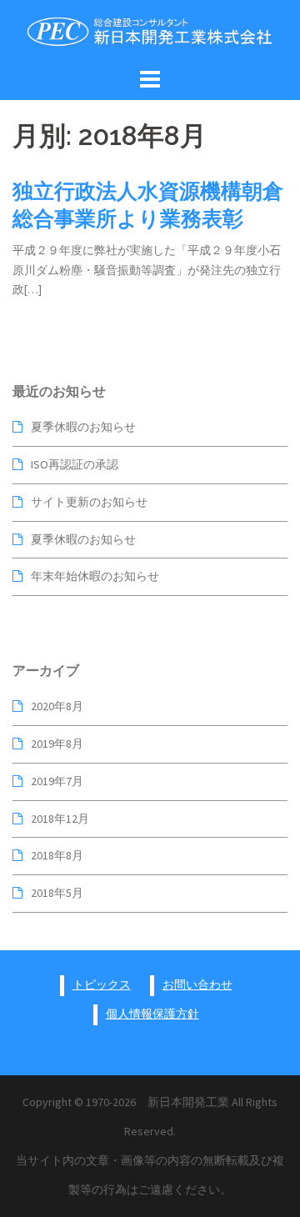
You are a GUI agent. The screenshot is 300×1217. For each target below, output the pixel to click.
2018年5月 (57, 892)
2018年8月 (57, 855)
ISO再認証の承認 (74, 464)
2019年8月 (57, 743)
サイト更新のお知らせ (89, 501)
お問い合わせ (197, 984)
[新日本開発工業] (150, 30)
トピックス (101, 984)
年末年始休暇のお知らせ (95, 575)
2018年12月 (60, 818)
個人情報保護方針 (152, 1013)
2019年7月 (57, 781)
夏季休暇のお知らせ (83, 426)
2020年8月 (57, 706)
